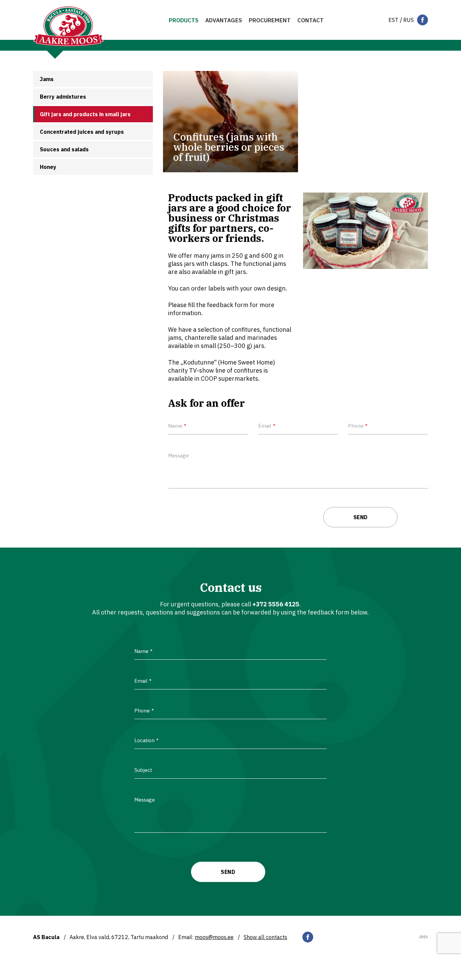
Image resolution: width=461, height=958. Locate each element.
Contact (310, 20)
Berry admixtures (63, 96)
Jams (47, 79)
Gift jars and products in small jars (85, 114)
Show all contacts (265, 937)
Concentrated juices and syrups (82, 131)
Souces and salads (64, 149)
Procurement (270, 20)
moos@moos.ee (214, 937)
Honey (48, 166)
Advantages (223, 20)
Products (183, 20)
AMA (423, 937)
